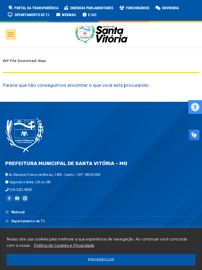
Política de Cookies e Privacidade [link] (64, 245)
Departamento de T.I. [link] (28, 221)
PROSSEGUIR (101, 259)
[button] (85, 8)
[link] (195, 107)
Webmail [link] (18, 212)
